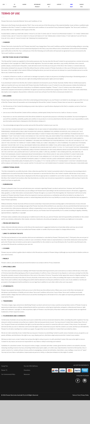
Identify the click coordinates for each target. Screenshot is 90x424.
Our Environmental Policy (8, 374)
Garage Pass (81, 5)
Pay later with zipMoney (31, 366)
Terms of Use (76, 395)
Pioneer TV (4, 370)
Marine (25, 4)
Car (4, 4)
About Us (49, 5)
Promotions (27, 370)
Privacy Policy (85, 395)
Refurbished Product (37, 5)
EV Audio (14, 5)
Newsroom (27, 374)
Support (59, 4)
